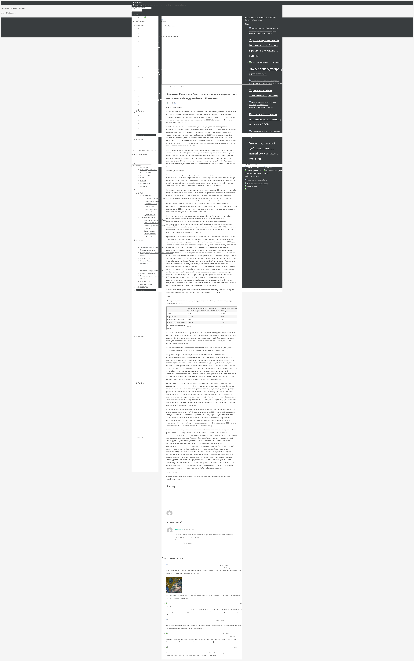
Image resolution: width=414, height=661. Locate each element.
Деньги (147, 383)
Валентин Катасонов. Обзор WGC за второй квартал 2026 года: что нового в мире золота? (146, 218)
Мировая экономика (172, 650)
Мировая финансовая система (181, 606)
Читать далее (207, 573)
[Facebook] (172, 103)
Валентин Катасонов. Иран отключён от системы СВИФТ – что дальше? (200, 636)
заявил (215, 397)
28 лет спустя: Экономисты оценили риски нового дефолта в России (146, 457)
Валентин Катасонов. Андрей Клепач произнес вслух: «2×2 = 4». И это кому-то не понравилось (146, 361)
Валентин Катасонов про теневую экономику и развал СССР (265, 119)
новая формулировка (184, 446)
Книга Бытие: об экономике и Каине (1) (219, 593)
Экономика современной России (261, 33)
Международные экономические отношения (265, 83)
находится (185, 143)
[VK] (168, 103)
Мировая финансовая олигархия (261, 136)
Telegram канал (137, 2)
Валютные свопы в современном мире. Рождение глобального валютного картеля (209, 650)
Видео (247, 24)
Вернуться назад (168, 17)
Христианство (200, 593)
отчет (224, 242)
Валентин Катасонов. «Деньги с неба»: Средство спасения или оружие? (197, 568)
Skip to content (137, 159)
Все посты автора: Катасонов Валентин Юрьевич (185, 493)
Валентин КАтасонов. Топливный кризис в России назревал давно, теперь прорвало (147, 265)
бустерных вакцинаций (184, 386)
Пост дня (192, 593)
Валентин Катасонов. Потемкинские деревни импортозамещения (194, 623)
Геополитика (149, 140)
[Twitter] (178, 103)
